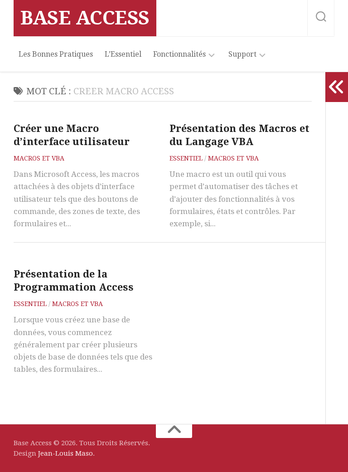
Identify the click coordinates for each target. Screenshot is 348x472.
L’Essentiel (123, 54)
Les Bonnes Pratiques (56, 54)
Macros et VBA (39, 158)
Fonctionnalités (179, 54)
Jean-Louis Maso (65, 453)
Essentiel (186, 158)
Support (242, 54)
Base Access (85, 18)
